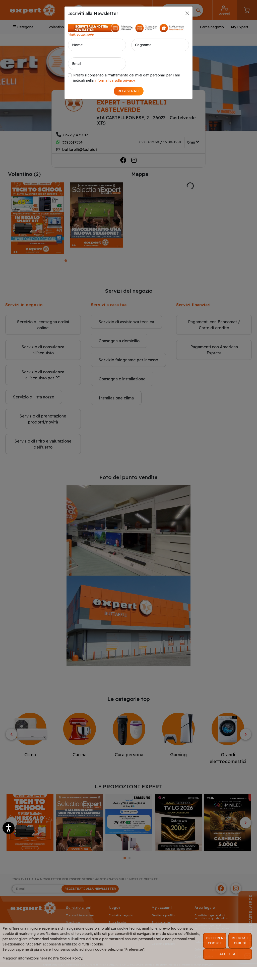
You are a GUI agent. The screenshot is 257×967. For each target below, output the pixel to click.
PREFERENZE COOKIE (216, 940)
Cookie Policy (71, 958)
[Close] (187, 13)
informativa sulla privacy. (115, 80)
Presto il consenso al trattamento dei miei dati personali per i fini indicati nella (126, 78)
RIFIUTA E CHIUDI (240, 940)
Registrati (128, 91)
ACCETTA (227, 954)
